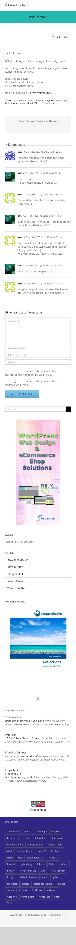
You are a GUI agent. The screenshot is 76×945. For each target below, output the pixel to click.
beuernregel (13, 838)
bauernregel (40, 831)
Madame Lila (13, 773)
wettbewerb (27, 896)
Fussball (11, 864)
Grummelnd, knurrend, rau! (21, 756)
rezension (12, 883)
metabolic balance (28, 877)
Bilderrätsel (40, 838)
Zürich (37, 103)
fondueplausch (35, 857)
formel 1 (52, 857)
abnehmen (13, 831)
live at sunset (58, 870)
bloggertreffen (15, 844)
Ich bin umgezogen (17, 777)
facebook (56, 851)
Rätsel (25, 883)
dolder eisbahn (25, 851)
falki (11, 100)
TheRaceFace (13, 717)
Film (20, 857)
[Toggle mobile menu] (69, 5)
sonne (10, 890)
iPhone (41, 864)
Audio (57, 100)
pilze (55, 877)
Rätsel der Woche (42, 883)
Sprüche (22, 890)
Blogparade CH (16, 574)
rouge (19, 194)
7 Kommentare (48, 103)
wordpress (44, 896)
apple (26, 831)
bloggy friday (55, 844)
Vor (66, 37)
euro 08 (42, 851)
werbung (12, 896)
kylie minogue (19, 103)
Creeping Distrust (15, 752)
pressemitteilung (40, 92)
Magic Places (15, 581)
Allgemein (50, 100)
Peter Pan (10, 735)
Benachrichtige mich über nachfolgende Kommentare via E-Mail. (30, 373)
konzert (8, 103)
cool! (10, 851)
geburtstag (27, 864)
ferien (10, 857)
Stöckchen (37, 890)
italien (52, 864)
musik (45, 877)
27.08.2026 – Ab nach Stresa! (22, 738)
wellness (51, 890)
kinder (64, 864)
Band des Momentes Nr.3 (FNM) (24, 720)
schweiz (30, 103)
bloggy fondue (35, 844)
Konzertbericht (28, 870)
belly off (55, 831)
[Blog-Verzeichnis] (38, 806)
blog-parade (57, 838)
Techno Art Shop (17, 588)
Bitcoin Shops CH (17, 559)
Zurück (56, 37)
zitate (57, 896)
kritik (43, 870)
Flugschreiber (13, 770)
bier (27, 838)
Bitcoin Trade (15, 566)
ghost (19, 151)
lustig (10, 877)
